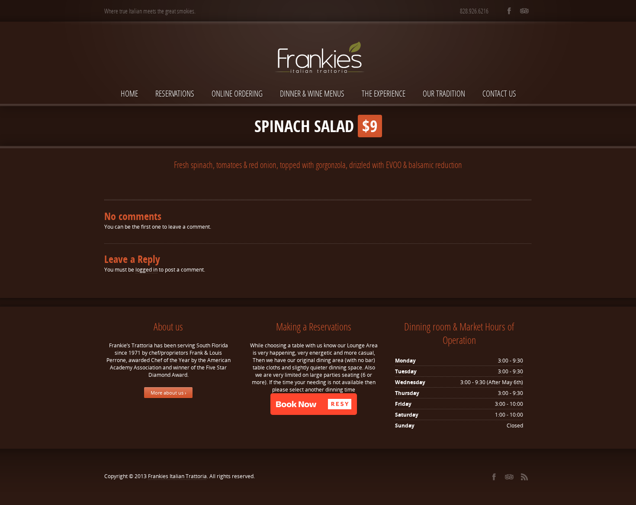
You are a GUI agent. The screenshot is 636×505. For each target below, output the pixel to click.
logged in (146, 269)
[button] (313, 404)
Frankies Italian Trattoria (177, 476)
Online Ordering (237, 93)
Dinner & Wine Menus (312, 93)
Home (129, 93)
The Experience (383, 93)
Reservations (174, 93)
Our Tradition (444, 93)
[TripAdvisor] (524, 11)
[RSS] (524, 477)
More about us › (168, 392)
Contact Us (499, 93)
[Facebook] (509, 11)
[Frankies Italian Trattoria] (318, 42)
